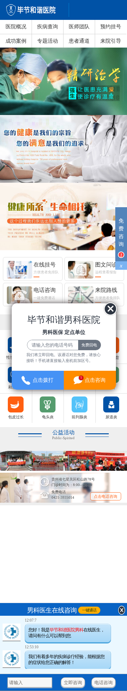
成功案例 (16, 41)
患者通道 (79, 41)
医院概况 (16, 26)
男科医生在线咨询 (52, 609)
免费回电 (89, 345)
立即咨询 (73, 682)
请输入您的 (20, 682)
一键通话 (89, 610)
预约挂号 (110, 26)
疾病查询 (47, 26)
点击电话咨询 (105, 496)
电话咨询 (103, 682)
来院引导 (110, 41)
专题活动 (47, 41)
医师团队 (79, 26)
